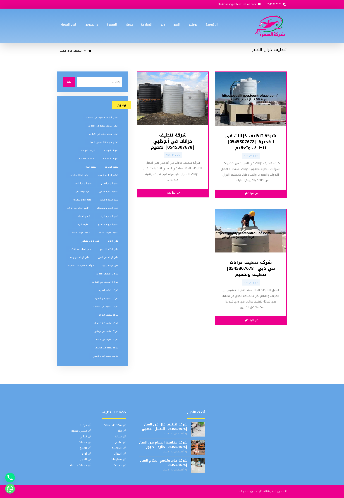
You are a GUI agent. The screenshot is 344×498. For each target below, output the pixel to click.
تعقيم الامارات (111, 167)
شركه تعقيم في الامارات (106, 348)
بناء (120, 430)
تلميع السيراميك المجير (108, 224)
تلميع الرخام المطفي (108, 192)
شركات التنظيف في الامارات (105, 282)
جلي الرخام (113, 241)
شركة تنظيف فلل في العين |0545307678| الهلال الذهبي (164, 426)
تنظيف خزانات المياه (81, 233)
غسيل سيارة (79, 430)
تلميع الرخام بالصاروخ (82, 200)
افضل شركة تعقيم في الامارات (103, 134)
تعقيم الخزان (90, 167)
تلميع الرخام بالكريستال (107, 208)
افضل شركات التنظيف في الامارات (102, 118)
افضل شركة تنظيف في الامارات (103, 142)
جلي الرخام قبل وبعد (79, 257)
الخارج (83, 448)
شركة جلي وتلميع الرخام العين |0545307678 (163, 462)
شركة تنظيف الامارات (108, 315)
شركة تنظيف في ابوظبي (106, 331)
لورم (84, 453)
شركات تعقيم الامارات (108, 290)
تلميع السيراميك (83, 216)
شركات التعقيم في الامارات (81, 265)
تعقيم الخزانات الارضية (108, 175)
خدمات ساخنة (78, 465)
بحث (68, 82)
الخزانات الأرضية (111, 150)
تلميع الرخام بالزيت (82, 192)
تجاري (83, 436)
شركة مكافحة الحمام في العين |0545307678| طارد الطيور (163, 444)
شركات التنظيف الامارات (107, 274)
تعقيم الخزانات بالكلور (79, 175)
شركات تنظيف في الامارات (105, 307)
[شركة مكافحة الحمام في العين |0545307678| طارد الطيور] (198, 447)
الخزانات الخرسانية (110, 159)
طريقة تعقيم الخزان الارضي (105, 356)
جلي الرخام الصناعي (90, 241)
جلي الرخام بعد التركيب (80, 249)
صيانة (118, 436)
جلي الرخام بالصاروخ (109, 249)
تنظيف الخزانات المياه (108, 233)
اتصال (118, 453)
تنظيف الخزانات (82, 224)
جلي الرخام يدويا (110, 265)
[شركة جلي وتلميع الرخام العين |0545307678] (198, 465)
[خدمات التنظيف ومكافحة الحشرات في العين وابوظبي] (270, 25)
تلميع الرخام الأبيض (109, 183)
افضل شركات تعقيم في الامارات (103, 126)
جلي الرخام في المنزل (108, 257)
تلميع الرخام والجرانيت (108, 216)
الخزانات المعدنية (86, 159)
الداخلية (117, 448)
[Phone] (10, 477)
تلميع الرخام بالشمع (109, 200)
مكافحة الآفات (113, 425)
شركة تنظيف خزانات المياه (106, 323)
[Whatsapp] (10, 489)
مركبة (83, 425)
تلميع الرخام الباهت (83, 183)
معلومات (116, 459)
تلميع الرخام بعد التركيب (78, 208)
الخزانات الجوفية (88, 150)
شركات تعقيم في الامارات (106, 298)
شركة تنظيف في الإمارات (106, 339)
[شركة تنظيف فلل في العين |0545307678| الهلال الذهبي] (198, 429)
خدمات (83, 442)
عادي (118, 442)
